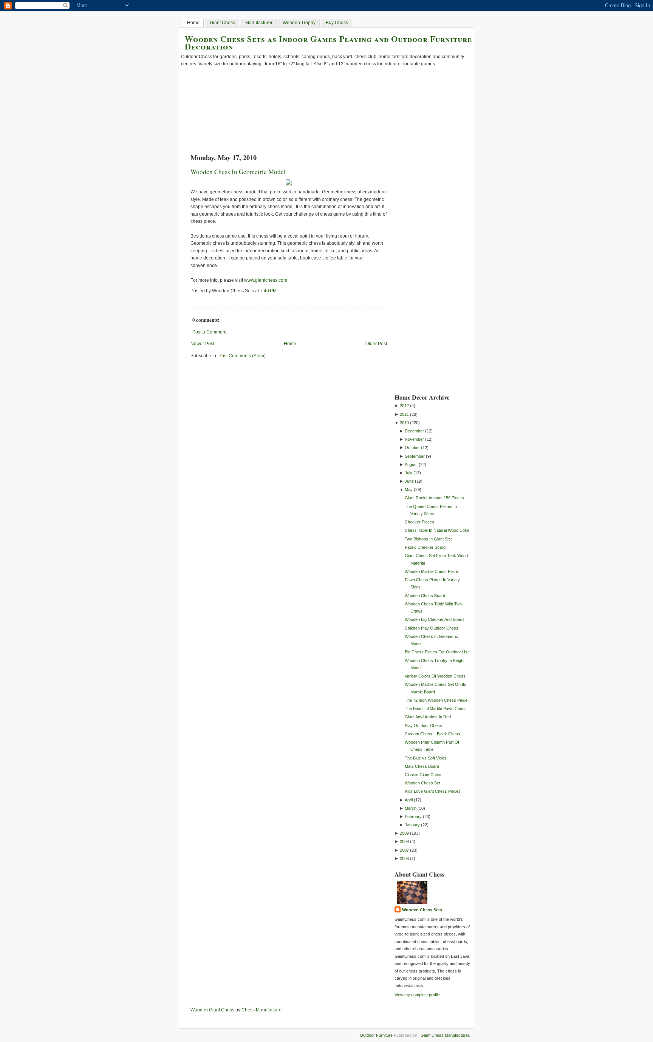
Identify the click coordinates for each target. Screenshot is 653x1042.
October (412, 447)
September (415, 456)
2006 (404, 858)
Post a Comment (209, 332)
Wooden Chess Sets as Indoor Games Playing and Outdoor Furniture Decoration (328, 42)
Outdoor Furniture (376, 1035)
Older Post (376, 343)
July (408, 473)
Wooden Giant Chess (212, 1010)
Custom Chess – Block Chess (432, 734)
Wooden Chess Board (425, 595)
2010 (404, 422)
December (414, 431)
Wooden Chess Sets (422, 910)
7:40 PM (268, 290)
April (409, 800)
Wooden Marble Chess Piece (431, 571)
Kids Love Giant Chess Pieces (433, 791)
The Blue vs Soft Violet (425, 758)
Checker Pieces (419, 522)
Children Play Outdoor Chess (431, 628)
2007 (404, 850)
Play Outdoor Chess (423, 725)
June (409, 481)
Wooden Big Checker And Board (434, 619)
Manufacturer (258, 22)
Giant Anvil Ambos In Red (428, 717)
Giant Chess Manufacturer (445, 1035)
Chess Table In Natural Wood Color (437, 530)
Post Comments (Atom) (242, 355)
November (414, 439)
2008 (404, 841)
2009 (404, 833)
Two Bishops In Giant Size (429, 539)
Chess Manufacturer (262, 1010)
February (413, 816)
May (409, 489)
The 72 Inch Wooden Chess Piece (436, 700)
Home (193, 22)
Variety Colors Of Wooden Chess (435, 676)
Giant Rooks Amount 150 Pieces (434, 498)
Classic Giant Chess (424, 774)
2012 (404, 405)
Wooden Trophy (299, 22)
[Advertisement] (425, 270)
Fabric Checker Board (425, 547)
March (410, 808)
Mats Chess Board (422, 766)
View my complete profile (417, 995)
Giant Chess (222, 22)
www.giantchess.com (265, 280)
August (411, 464)
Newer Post (202, 343)
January (412, 825)
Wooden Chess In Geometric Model (238, 171)
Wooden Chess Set (422, 783)
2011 (404, 414)
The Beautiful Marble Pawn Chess (436, 708)
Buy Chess (337, 22)
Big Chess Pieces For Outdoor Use (437, 652)
